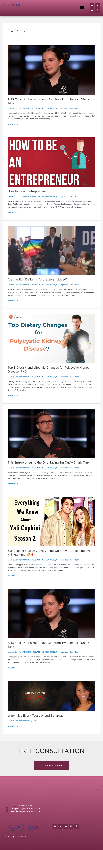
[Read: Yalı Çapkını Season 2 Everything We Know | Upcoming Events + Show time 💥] (51, 521)
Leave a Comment (15, 108)
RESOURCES (50, 108)
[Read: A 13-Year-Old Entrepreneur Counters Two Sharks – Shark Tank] (51, 70)
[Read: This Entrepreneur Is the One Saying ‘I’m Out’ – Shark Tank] (51, 433)
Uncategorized (62, 108)
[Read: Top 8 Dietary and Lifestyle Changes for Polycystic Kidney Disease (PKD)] (51, 338)
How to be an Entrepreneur (27, 191)
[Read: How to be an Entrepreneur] (51, 162)
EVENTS (27, 108)
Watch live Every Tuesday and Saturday (35, 715)
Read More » (13, 124)
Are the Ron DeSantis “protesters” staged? (38, 279)
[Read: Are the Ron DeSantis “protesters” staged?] (51, 250)
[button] (82, 7)
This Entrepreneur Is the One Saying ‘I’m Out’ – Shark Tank (48, 462)
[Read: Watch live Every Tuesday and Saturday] (51, 696)
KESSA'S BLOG (38, 108)
